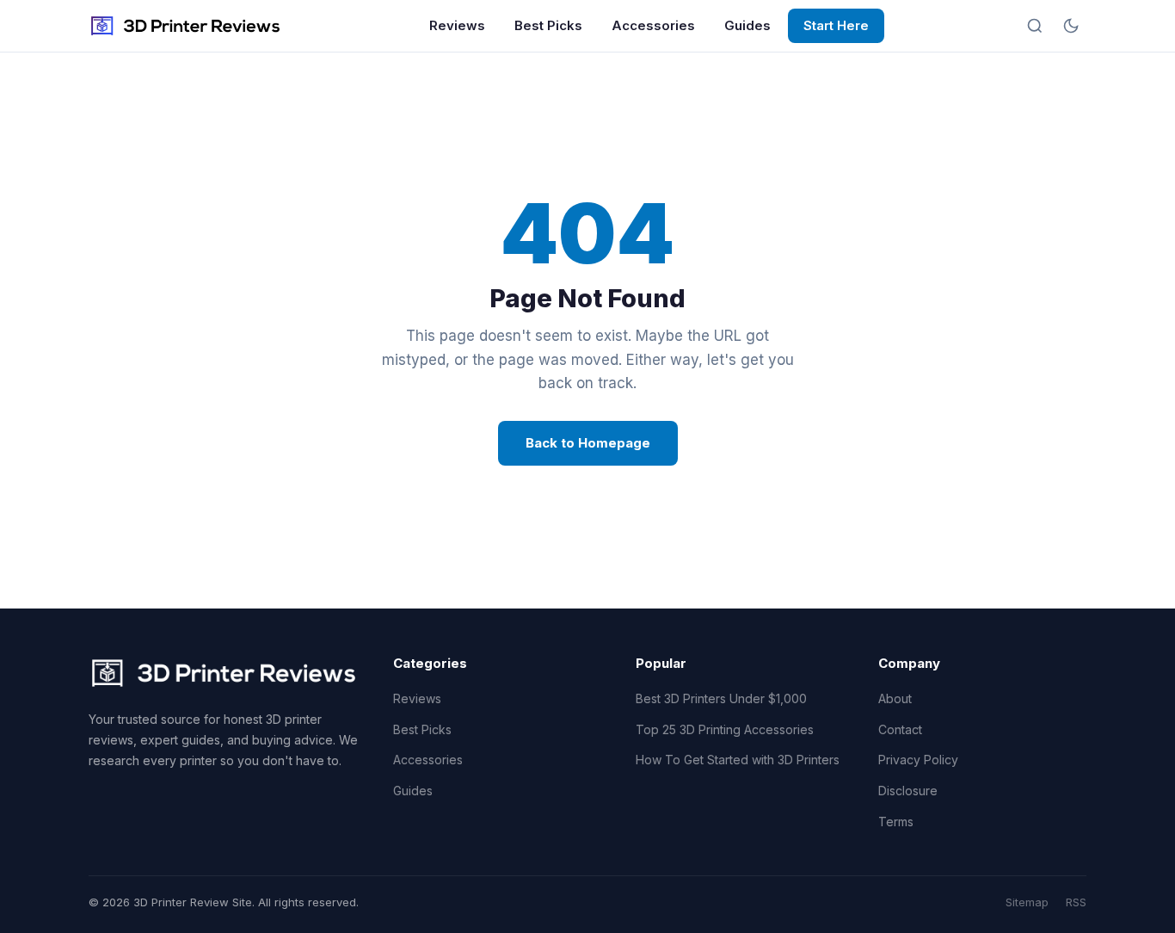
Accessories (653, 25)
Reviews (457, 25)
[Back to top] (1130, 905)
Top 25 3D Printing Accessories (725, 729)
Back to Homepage (588, 443)
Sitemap (1027, 902)
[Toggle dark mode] (1070, 25)
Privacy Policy (918, 759)
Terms (896, 821)
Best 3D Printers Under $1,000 (721, 698)
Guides (747, 25)
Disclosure (908, 790)
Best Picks (548, 25)
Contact (900, 729)
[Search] (1034, 25)
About (895, 698)
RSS (1076, 902)
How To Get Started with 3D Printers (738, 759)
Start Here (836, 25)
